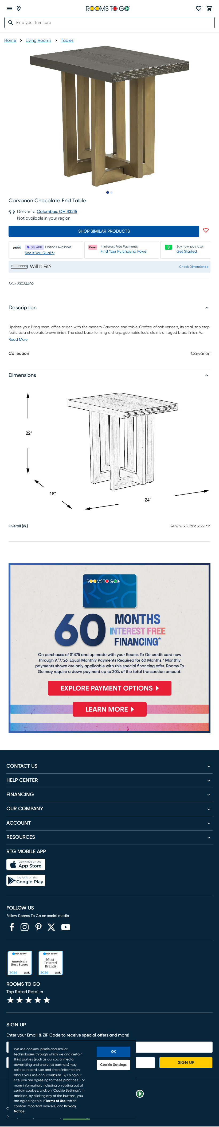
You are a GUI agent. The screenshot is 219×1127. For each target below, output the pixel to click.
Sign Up (186, 1062)
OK (113, 1052)
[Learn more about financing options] (109, 716)
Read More (18, 340)
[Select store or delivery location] (18, 8)
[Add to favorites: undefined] (205, 230)
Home (10, 40)
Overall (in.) (18, 526)
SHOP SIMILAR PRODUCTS (104, 231)
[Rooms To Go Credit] (109, 631)
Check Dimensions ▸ (193, 266)
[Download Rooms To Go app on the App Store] (25, 864)
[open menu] (9, 8)
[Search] (9, 22)
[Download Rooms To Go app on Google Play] (25, 880)
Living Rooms (38, 40)
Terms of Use (55, 1101)
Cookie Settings (113, 1065)
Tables (67, 40)
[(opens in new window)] (11, 927)
